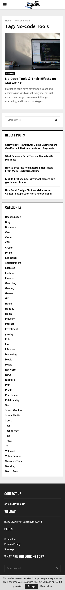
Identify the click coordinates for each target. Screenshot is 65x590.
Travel (8, 441)
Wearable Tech (13, 461)
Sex (7, 405)
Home (8, 313)
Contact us (10, 539)
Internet (9, 323)
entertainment (13, 262)
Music (8, 364)
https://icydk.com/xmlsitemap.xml (23, 521)
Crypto (9, 247)
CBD (7, 242)
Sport (8, 420)
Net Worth (10, 369)
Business (10, 227)
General (9, 293)
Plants (8, 390)
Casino (9, 237)
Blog (8, 222)
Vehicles (10, 451)
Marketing (10, 74)
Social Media (12, 415)
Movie (8, 359)
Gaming (9, 288)
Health (8, 303)
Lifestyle (10, 349)
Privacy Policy (12, 544)
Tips (7, 436)
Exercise (10, 268)
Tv (6, 446)
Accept (32, 586)
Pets (7, 385)
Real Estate (11, 395)
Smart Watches (13, 410)
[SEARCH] (56, 119)
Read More (46, 586)
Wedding (10, 466)
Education (11, 257)
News (8, 374)
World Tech (11, 471)
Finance (9, 278)
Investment (11, 329)
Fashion (9, 273)
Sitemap (9, 549)
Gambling (10, 283)
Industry (10, 318)
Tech (8, 425)
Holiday (9, 308)
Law (7, 344)
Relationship (12, 400)
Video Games (13, 456)
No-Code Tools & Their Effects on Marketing (30, 81)
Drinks (8, 252)
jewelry (9, 334)
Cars (8, 232)
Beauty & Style (13, 217)
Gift (7, 298)
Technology (12, 430)
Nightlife (10, 379)
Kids (7, 339)
